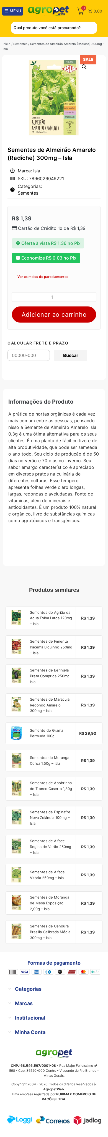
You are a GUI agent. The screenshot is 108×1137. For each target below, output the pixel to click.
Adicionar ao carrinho (54, 314)
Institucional (30, 1018)
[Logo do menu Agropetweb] (49, 11)
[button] (84, 67)
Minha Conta (30, 1032)
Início (7, 44)
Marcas (24, 1003)
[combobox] (54, 28)
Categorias (28, 989)
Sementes (20, 44)
